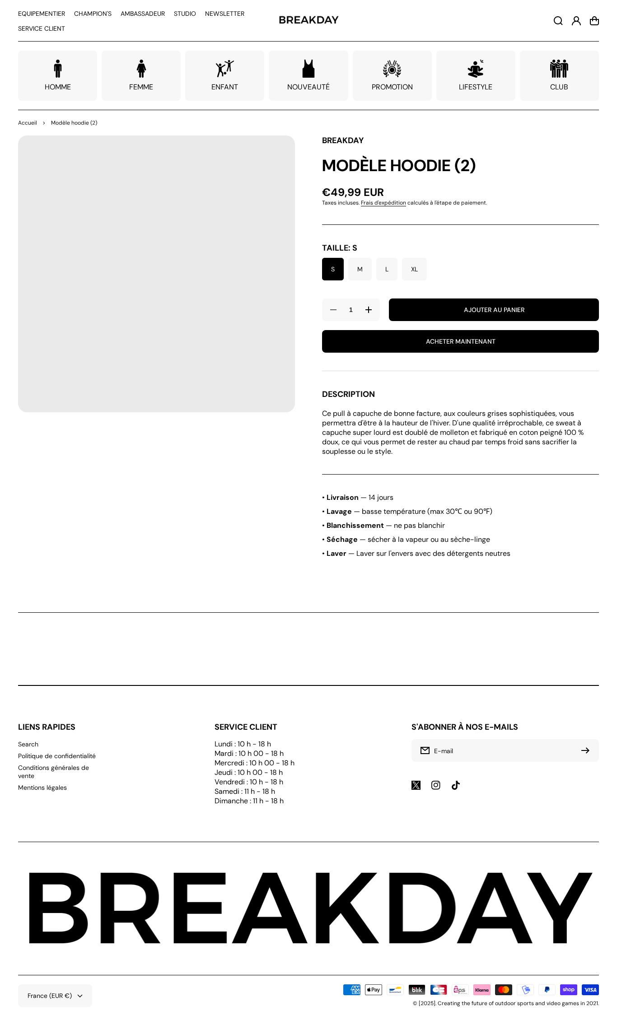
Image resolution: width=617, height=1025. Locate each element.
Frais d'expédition (383, 202)
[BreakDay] (308, 20)
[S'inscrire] (587, 750)
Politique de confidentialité (57, 756)
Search (28, 744)
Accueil (27, 122)
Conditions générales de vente (53, 772)
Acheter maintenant (460, 341)
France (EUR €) (50, 996)
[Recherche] (558, 21)
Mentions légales (42, 787)
